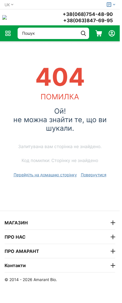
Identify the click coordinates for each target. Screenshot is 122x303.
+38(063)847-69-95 (88, 20)
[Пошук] (83, 33)
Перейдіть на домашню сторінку (45, 174)
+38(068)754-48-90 (88, 14)
